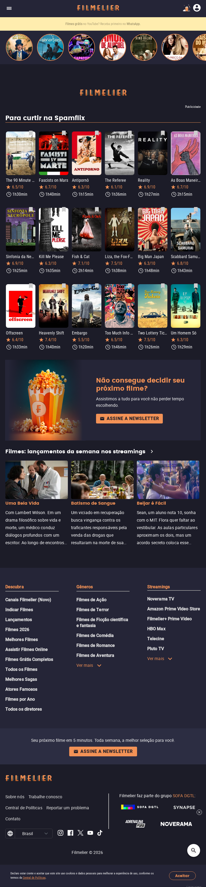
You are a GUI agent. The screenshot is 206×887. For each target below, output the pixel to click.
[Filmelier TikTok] (100, 833)
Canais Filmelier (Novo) (28, 599)
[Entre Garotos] (50, 47)
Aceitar (182, 876)
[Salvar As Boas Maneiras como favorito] (196, 133)
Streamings (158, 586)
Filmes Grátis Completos (29, 659)
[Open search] (193, 850)
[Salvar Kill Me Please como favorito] (64, 209)
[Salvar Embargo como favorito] (97, 286)
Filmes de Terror (92, 609)
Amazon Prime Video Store (173, 608)
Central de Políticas (34, 877)
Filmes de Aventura (95, 655)
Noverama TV (160, 598)
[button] (46, 833)
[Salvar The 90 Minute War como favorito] (31, 133)
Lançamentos (18, 619)
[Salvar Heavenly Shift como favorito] (64, 286)
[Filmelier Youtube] (90, 833)
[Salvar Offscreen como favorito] (31, 286)
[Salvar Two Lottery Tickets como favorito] (163, 286)
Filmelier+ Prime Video (169, 618)
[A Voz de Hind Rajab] (143, 47)
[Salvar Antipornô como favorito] (97, 133)
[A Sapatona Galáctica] (81, 47)
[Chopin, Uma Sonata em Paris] (19, 47)
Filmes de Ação (91, 599)
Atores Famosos (21, 689)
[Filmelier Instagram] (60, 833)
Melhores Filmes (21, 639)
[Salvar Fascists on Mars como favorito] (64, 133)
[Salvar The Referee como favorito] (130, 133)
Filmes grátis (74, 24)
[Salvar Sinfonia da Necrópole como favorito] (31, 209)
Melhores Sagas (21, 679)
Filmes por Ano (20, 699)
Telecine (155, 638)
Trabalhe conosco (45, 797)
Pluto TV (155, 648)
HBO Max (156, 628)
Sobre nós (14, 797)
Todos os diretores (23, 709)
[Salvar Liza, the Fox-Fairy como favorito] (130, 209)
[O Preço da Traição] (174, 47)
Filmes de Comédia (95, 635)
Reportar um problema (67, 808)
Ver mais (84, 665)
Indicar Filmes (19, 609)
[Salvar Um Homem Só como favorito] (196, 286)
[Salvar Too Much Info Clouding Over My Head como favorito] (130, 286)
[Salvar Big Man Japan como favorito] (163, 209)
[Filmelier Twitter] (80, 833)
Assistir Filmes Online (26, 649)
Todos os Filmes (21, 669)
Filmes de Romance (95, 645)
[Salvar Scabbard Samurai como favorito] (196, 209)
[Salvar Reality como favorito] (163, 133)
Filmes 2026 (17, 629)
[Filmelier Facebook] (70, 833)
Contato (13, 819)
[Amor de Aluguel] (112, 47)
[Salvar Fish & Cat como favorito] (97, 209)
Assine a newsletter (133, 418)
